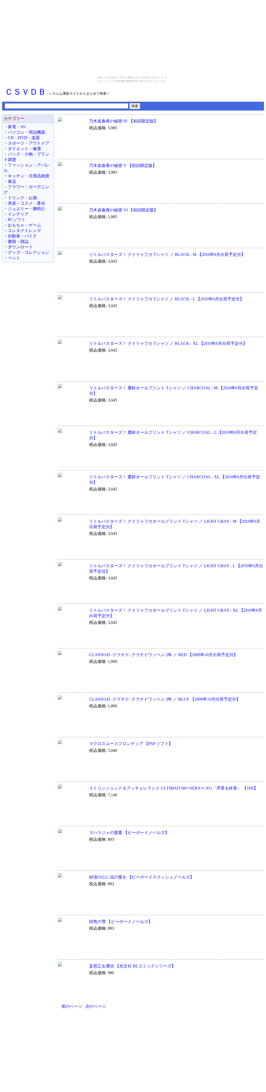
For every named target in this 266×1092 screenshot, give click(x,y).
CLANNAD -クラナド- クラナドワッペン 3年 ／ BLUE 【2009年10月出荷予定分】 (164, 699)
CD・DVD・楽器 (24, 137)
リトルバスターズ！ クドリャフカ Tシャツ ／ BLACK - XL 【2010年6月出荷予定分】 (168, 343)
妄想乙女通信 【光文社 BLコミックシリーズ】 (132, 966)
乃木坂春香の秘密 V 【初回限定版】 (123, 165)
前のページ (72, 1006)
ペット (14, 258)
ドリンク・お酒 (22, 198)
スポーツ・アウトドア (28, 143)
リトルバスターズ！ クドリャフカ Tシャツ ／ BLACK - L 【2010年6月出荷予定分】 (166, 299)
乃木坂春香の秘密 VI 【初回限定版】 (123, 210)
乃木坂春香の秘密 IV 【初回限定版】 (123, 121)
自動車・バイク (22, 236)
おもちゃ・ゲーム (24, 225)
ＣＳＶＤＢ (25, 91)
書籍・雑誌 (18, 241)
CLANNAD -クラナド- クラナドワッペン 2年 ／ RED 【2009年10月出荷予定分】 (163, 654)
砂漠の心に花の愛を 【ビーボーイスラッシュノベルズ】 (141, 877)
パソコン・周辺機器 (26, 132)
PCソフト (16, 219)
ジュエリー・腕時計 (26, 208)
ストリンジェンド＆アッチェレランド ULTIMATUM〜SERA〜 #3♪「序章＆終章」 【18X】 (173, 788)
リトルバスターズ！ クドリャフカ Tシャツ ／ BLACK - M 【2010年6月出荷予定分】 (167, 254)
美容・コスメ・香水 (26, 203)
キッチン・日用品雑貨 (28, 176)
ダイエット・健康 (24, 148)
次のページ (95, 1006)
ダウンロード (20, 247)
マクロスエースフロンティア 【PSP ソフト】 (131, 743)
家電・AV (17, 127)
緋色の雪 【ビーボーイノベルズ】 (120, 921)
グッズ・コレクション (28, 252)
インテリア (18, 214)
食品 (12, 181)
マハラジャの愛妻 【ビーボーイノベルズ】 (129, 832)
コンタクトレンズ (24, 230)
